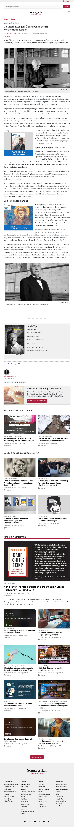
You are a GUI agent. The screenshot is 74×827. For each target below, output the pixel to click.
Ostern (40, 792)
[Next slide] (66, 291)
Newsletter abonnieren (37, 400)
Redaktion (24, 799)
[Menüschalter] (69, 12)
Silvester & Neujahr (44, 794)
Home (6, 18)
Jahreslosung (60, 797)
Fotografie (22, 382)
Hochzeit (41, 804)
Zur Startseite (37, 757)
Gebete (58, 794)
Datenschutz (25, 804)
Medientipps (7, 789)
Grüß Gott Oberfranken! (11, 784)
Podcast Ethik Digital (10, 792)
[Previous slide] (8, 291)
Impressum (24, 806)
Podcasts (6, 794)
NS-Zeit (6, 382)
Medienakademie (61, 787)
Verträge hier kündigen (28, 792)
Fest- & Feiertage (43, 789)
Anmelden (67, 1)
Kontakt (23, 797)
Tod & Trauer (42, 806)
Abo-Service (24, 787)
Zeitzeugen (14, 382)
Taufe (40, 799)
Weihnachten (42, 797)
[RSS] (49, 822)
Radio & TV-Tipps (9, 797)
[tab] (28, 318)
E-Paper (23, 789)
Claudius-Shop (25, 784)
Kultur (13, 18)
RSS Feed (59, 804)
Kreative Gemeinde (62, 789)
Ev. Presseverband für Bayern (27, 812)
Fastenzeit (41, 787)
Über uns (23, 809)
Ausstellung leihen (61, 784)
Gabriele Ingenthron (13, 33)
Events (58, 792)
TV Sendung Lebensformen (8, 800)
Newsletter (24, 802)
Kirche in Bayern (9, 787)
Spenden (58, 806)
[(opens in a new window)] (25, 822)
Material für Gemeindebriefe (61, 800)
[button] (7, 36)
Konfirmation (42, 802)
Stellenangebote (26, 794)
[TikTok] (39, 822)
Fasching (41, 784)
